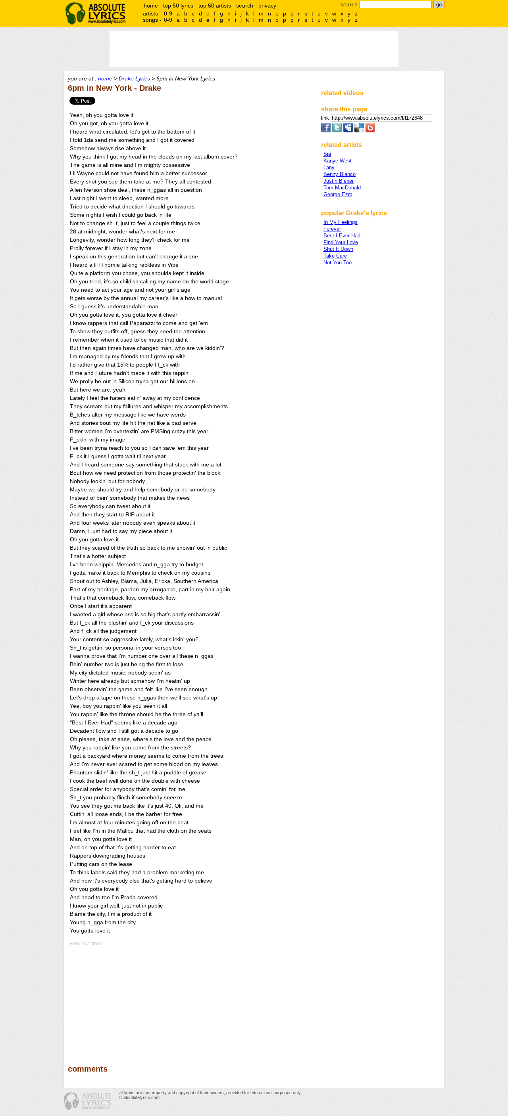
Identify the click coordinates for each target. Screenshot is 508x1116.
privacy (267, 5)
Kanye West (337, 161)
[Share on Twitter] (337, 131)
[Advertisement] (190, 999)
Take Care (335, 256)
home (151, 5)
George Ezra (337, 194)
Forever (332, 229)
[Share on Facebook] (326, 131)
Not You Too (337, 263)
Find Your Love (340, 242)
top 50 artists (214, 5)
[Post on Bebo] (370, 131)
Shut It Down (338, 249)
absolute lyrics (95, 13)
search (244, 5)
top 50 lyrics (178, 5)
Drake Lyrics (134, 78)
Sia (327, 154)
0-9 (168, 13)
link (326, 118)
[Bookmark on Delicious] (359, 131)
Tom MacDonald (342, 188)
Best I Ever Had (341, 236)
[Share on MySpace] (348, 131)
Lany (329, 167)
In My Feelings (340, 222)
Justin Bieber (338, 181)
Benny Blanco (339, 174)
